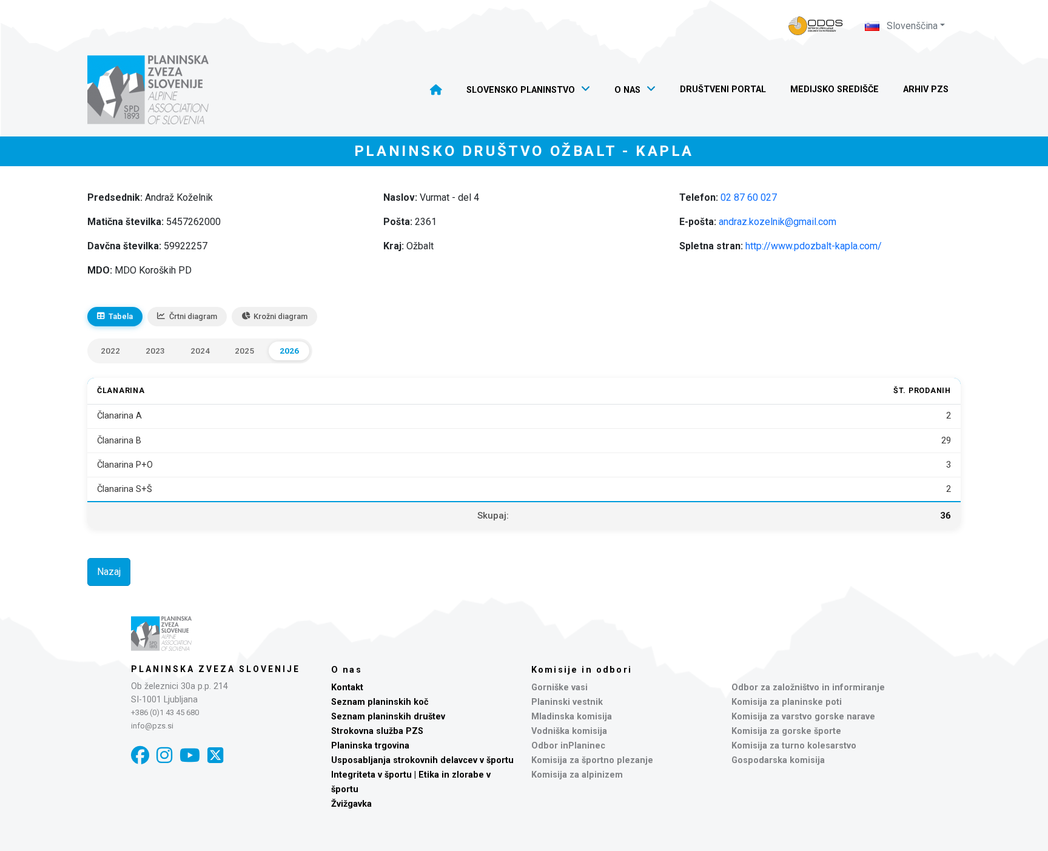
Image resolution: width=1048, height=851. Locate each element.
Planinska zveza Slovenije (215, 669)
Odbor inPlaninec (568, 746)
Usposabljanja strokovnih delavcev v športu (422, 760)
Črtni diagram (193, 316)
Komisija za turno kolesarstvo (793, 746)
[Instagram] (164, 755)
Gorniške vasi (559, 687)
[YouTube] (190, 755)
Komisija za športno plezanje (592, 760)
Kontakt (347, 687)
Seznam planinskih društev (388, 716)
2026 (289, 350)
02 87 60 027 (748, 197)
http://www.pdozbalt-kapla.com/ (813, 246)
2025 (244, 350)
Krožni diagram (280, 316)
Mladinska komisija (571, 716)
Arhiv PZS (926, 89)
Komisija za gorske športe (786, 731)
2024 (200, 350)
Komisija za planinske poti (786, 702)
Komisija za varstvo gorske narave (803, 716)
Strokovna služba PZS (377, 731)
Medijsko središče (834, 89)
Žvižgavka (351, 804)
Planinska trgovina (370, 746)
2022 (110, 350)
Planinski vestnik (567, 702)
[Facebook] (140, 755)
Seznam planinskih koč (380, 702)
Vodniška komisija (569, 731)
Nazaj (109, 571)
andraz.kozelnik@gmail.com (777, 221)
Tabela (121, 316)
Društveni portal (723, 89)
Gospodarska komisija (778, 760)
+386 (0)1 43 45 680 (165, 712)
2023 (155, 350)
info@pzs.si (152, 725)
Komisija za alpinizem (577, 775)
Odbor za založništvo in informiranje (808, 687)
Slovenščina (911, 26)
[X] (215, 755)
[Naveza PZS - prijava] (815, 25)
